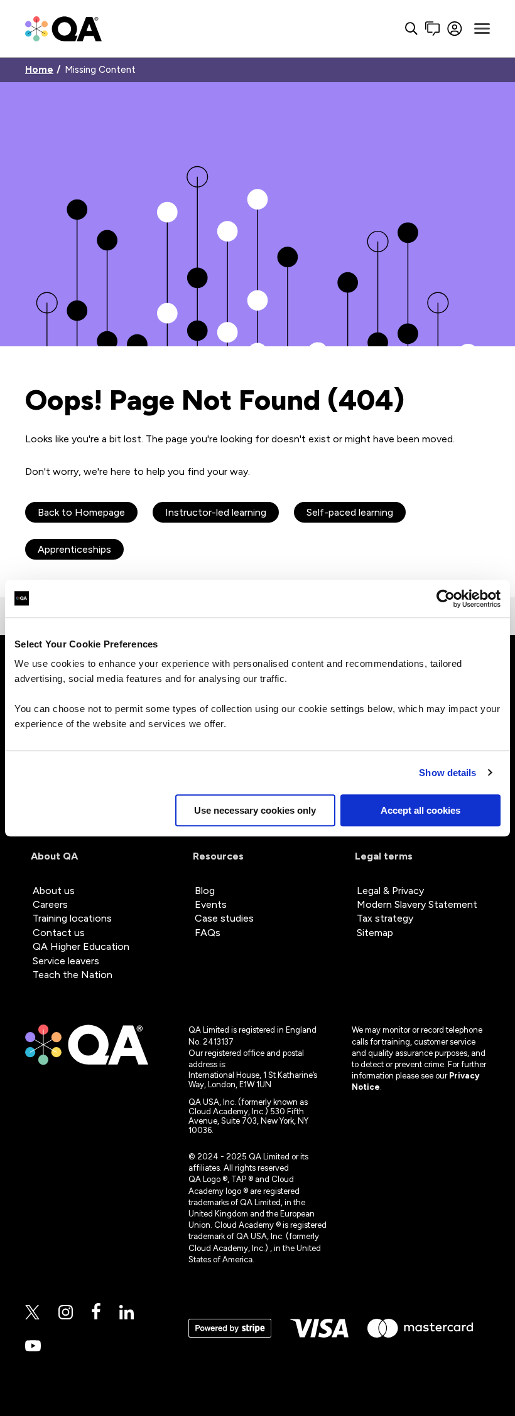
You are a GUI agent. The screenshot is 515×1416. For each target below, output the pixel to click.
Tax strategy (385, 918)
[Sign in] (455, 28)
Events (211, 904)
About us (54, 891)
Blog (205, 891)
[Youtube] (33, 1346)
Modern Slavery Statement (417, 904)
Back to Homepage (81, 512)
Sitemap (375, 933)
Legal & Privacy (390, 891)
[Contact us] (432, 28)
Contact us (59, 933)
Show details (447, 772)
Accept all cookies (420, 810)
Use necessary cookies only (255, 810)
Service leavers (66, 961)
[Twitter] (32, 1313)
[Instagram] (65, 1313)
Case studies (224, 918)
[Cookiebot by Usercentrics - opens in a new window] (446, 598)
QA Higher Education (81, 946)
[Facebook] (96, 1312)
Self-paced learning (349, 512)
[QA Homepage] (63, 28)
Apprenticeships (74, 549)
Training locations (72, 918)
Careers (50, 904)
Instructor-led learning (215, 512)
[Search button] (411, 28)
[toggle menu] (482, 29)
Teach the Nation (72, 975)
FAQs (207, 933)
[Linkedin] (126, 1313)
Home (39, 70)
